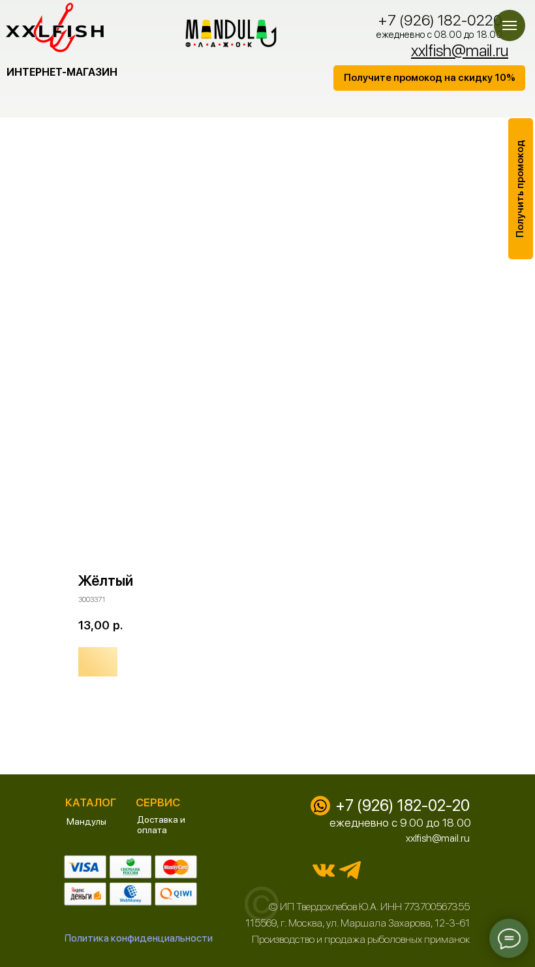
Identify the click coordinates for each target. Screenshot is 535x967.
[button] (429, 78)
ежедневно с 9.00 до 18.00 (400, 822)
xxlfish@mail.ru (438, 838)
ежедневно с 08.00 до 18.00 (439, 34)
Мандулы (86, 821)
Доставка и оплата (161, 824)
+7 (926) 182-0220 (440, 20)
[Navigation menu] (509, 25)
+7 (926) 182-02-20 (402, 805)
